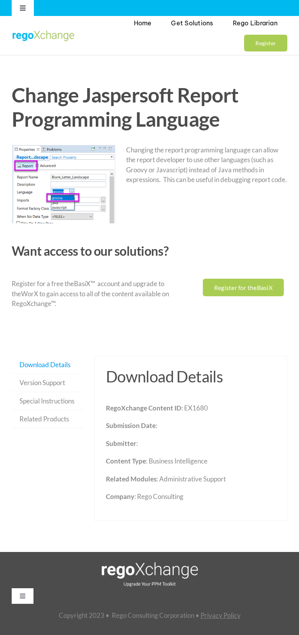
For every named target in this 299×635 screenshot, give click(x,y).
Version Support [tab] (42, 383)
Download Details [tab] (44, 365)
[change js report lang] (63, 184)
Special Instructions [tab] (46, 401)
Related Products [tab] (44, 419)
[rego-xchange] (43, 31)
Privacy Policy (221, 615)
